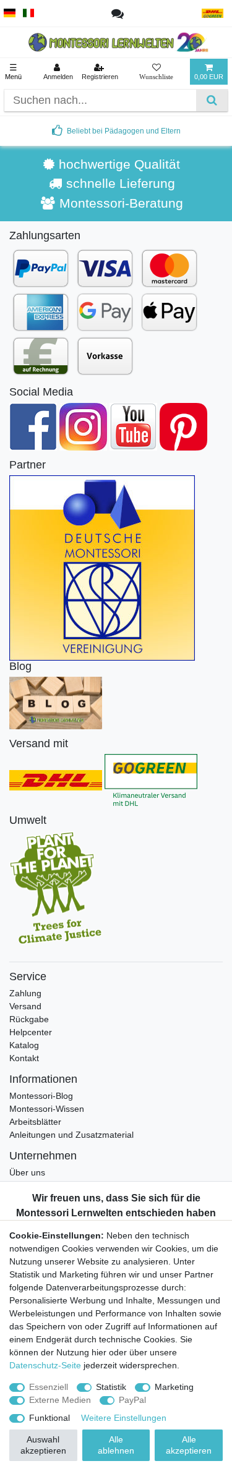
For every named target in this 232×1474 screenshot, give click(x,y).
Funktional (49, 1418)
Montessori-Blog (41, 1096)
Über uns (27, 1172)
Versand (25, 1006)
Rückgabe (29, 1019)
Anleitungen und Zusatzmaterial (71, 1135)
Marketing (174, 1387)
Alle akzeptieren (189, 1444)
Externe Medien (60, 1400)
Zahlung (25, 993)
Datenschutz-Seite (45, 1365)
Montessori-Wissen (46, 1109)
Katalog (24, 1045)
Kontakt (24, 1058)
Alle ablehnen (116, 1444)
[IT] (28, 13)
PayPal (132, 1400)
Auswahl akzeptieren (43, 1444)
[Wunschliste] (156, 72)
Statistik (111, 1387)
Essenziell (48, 1387)
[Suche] (212, 100)
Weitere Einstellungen (123, 1418)
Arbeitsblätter (35, 1122)
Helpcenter (30, 1032)
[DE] (9, 13)
